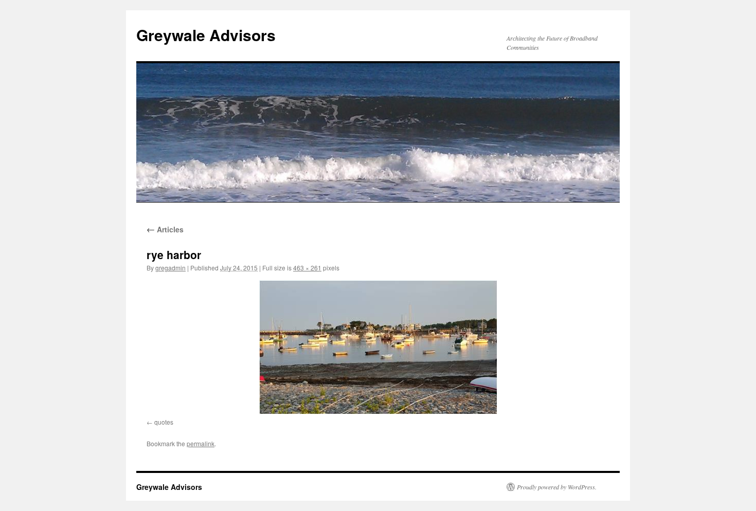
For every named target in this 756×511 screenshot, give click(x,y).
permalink (200, 443)
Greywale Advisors (206, 35)
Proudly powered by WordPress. (557, 487)
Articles (165, 229)
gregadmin (170, 267)
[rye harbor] (378, 347)
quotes (163, 421)
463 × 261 (307, 267)
